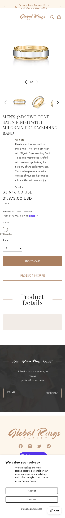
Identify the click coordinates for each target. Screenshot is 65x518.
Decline (32, 499)
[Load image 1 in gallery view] (19, 101)
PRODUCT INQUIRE (32, 276)
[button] (6, 17)
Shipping (7, 211)
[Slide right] (38, 82)
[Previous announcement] (4, 7)
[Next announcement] (60, 7)
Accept (32, 491)
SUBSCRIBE (52, 393)
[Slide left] (26, 82)
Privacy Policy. (29, 481)
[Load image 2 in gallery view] (38, 101)
